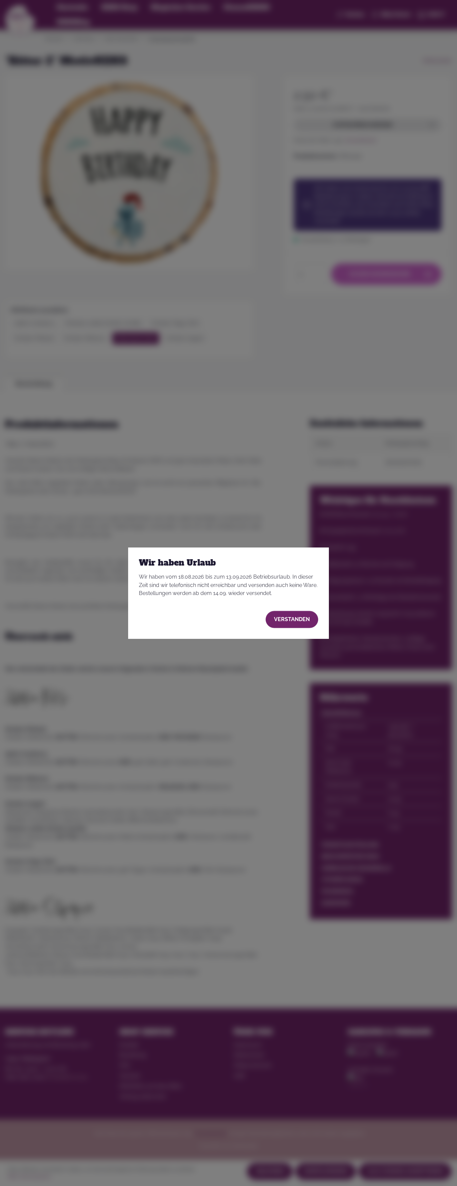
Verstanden (292, 619)
